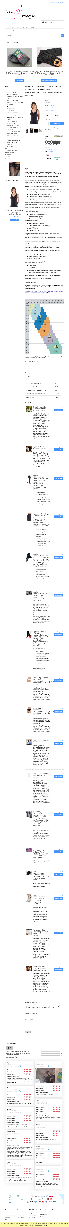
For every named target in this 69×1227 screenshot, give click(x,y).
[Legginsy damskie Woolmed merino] (29, 449)
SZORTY (11, 106)
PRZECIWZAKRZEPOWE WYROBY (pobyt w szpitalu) (13, 142)
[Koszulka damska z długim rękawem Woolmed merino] (29, 409)
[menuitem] (8, 27)
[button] (50, 147)
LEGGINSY (11, 109)
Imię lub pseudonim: (31, 1013)
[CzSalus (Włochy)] (53, 141)
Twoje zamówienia (21, 1213)
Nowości (7, 157)
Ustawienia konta (21, 1215)
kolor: (47, 115)
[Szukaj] (62, 35)
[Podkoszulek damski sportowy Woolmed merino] (29, 775)
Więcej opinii (34, 1190)
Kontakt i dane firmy (57, 1213)
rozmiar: (47, 119)
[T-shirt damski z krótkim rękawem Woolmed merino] (29, 968)
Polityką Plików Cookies (39, 1223)
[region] (14, 169)
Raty (6, 1219)
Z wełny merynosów (10, 152)
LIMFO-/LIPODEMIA (12, 94)
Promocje (7, 159)
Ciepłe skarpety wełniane (14, 92)
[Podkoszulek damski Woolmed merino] (29, 742)
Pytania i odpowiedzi (10, 1215)
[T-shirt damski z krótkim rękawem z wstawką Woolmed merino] (29, 932)
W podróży (8, 154)
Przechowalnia (20, 1217)
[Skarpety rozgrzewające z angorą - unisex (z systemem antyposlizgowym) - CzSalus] (29, 898)
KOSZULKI (11, 111)
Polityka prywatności (45, 1216)
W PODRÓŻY (10, 146)
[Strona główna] (34, 11)
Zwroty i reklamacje (10, 1213)
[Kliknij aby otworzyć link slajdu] (14, 169)
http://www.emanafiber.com (39, 669)
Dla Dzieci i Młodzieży (11, 150)
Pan (6, 148)
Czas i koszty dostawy (34, 1215)
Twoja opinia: (29, 1020)
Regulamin (7, 1217)
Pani (6, 90)
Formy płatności (33, 1213)
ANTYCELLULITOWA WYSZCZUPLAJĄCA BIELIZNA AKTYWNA (15, 102)
